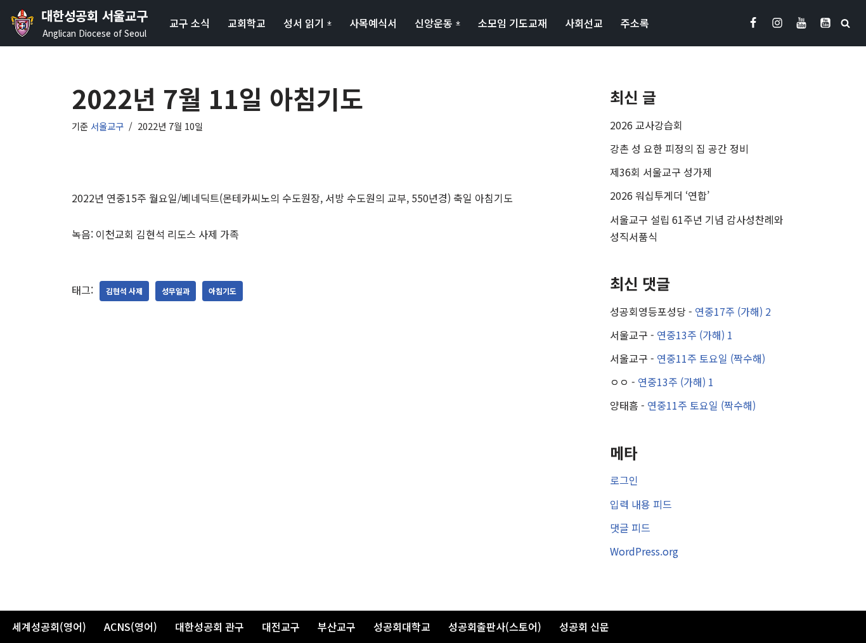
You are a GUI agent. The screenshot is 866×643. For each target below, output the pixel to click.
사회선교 (584, 22)
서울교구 (107, 126)
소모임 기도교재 (512, 22)
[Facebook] (753, 23)
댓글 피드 (630, 527)
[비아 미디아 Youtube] (825, 23)
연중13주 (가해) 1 (695, 334)
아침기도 (222, 290)
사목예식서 (373, 22)
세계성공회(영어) (49, 626)
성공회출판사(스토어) (494, 626)
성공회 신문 (584, 626)
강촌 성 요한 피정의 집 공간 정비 (679, 148)
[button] (329, 23)
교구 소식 (189, 22)
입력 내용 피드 (641, 504)
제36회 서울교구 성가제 (661, 171)
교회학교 (247, 22)
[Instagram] (777, 23)
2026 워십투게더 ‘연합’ (659, 195)
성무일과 (176, 290)
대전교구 (281, 626)
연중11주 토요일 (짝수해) (711, 358)
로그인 (624, 480)
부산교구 (337, 626)
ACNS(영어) (130, 626)
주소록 (635, 22)
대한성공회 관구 (209, 626)
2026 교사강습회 (646, 125)
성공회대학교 (401, 626)
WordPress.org (644, 551)
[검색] (845, 23)
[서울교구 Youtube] (801, 23)
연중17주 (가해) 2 (733, 311)
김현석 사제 (124, 290)
